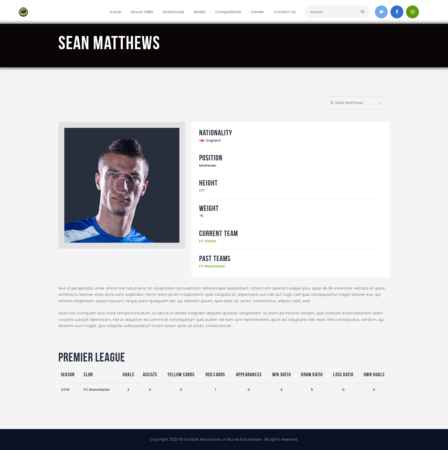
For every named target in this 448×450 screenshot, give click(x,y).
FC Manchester (212, 266)
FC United (207, 241)
